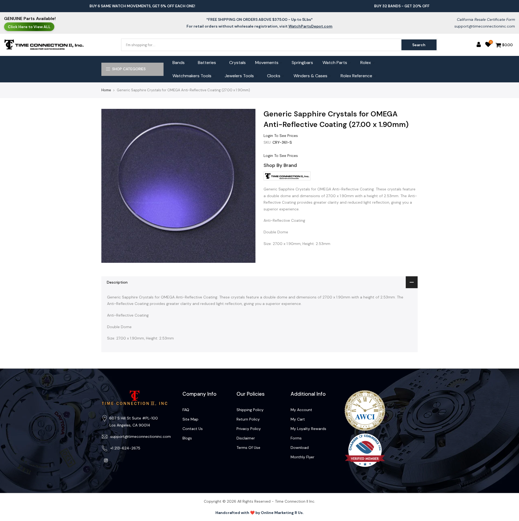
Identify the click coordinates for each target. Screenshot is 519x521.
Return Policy (248, 419)
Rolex (365, 62)
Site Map (190, 419)
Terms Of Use (248, 447)
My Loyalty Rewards (308, 428)
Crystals (237, 62)
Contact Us (192, 428)
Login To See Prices (281, 135)
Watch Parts (334, 62)
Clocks (273, 76)
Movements (266, 62)
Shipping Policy (250, 409)
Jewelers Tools (239, 76)
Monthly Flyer (302, 457)
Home (106, 90)
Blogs (187, 438)
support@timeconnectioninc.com (484, 26)
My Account (301, 409)
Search (418, 44)
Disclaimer (246, 438)
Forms (296, 438)
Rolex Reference (356, 76)
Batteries (207, 62)
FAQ (185, 409)
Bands (178, 62)
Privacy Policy (249, 428)
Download (300, 447)
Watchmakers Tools (191, 76)
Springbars (302, 62)
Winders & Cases (310, 76)
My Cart (298, 419)
